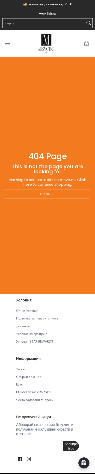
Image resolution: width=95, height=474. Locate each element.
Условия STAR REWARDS (34, 341)
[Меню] (7, 43)
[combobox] (44, 23)
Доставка (23, 326)
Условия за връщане (32, 333)
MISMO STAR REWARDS (33, 392)
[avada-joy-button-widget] (83, 462)
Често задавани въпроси (34, 400)
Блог (19, 384)
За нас (21, 369)
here (27, 184)
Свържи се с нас (28, 376)
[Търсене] (88, 23)
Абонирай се (71, 446)
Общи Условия (27, 310)
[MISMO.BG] (46, 44)
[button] (86, 43)
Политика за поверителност (37, 318)
